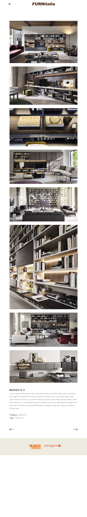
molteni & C (19, 418)
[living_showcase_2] (43, 42)
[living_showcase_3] (43, 127)
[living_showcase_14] (43, 267)
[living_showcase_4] (43, 85)
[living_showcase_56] (43, 366)
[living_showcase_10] (43, 167)
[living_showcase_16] (43, 330)
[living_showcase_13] (43, 204)
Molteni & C (22, 415)
